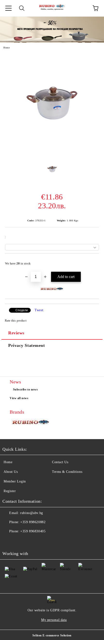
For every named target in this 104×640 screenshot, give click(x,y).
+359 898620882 (32, 522)
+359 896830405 (32, 531)
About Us (11, 472)
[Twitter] (19, 541)
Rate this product (15, 320)
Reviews (16, 332)
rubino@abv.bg (31, 513)
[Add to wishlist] (92, 261)
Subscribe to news (25, 389)
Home (6, 47)
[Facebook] (9, 541)
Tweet (39, 310)
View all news (19, 398)
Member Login (15, 481)
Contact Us (60, 462)
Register (10, 491)
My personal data (54, 620)
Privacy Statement (26, 345)
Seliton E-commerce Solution (52, 635)
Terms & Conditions (67, 472)
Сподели (21, 310)
